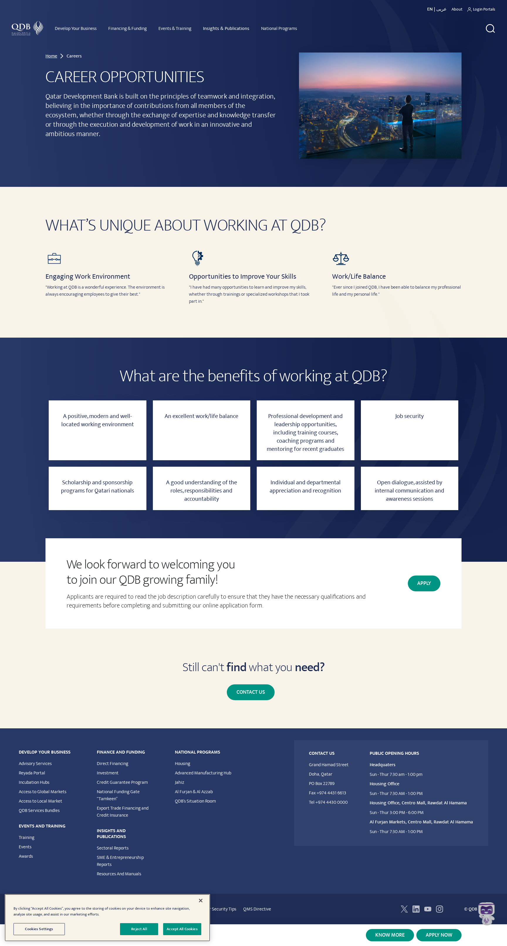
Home (51, 56)
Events (25, 847)
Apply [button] (424, 583)
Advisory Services (35, 763)
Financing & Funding (127, 28)
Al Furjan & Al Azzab (194, 792)
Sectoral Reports (113, 848)
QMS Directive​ (257, 909)
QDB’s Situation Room (195, 801)
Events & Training (174, 28)
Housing (182, 763)
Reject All (139, 929)
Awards (26, 856)
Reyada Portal (32, 773)
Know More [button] (390, 935)
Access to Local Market (40, 801)
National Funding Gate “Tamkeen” (118, 795)
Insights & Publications (226, 28)
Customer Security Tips (214, 909)
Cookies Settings (39, 929)
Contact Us (250, 692)
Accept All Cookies (182, 929)
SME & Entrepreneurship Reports (120, 861)
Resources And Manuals (119, 874)
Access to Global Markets (42, 792)
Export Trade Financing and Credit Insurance (122, 811)
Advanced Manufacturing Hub (203, 773)
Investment (108, 773)
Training (26, 837)
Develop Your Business (76, 28)
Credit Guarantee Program (122, 782)
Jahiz (179, 782)
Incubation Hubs (34, 782)
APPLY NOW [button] (439, 935)
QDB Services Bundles (39, 810)
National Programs (279, 28)
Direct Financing (112, 763)
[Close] (200, 900)
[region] (107, 917)
